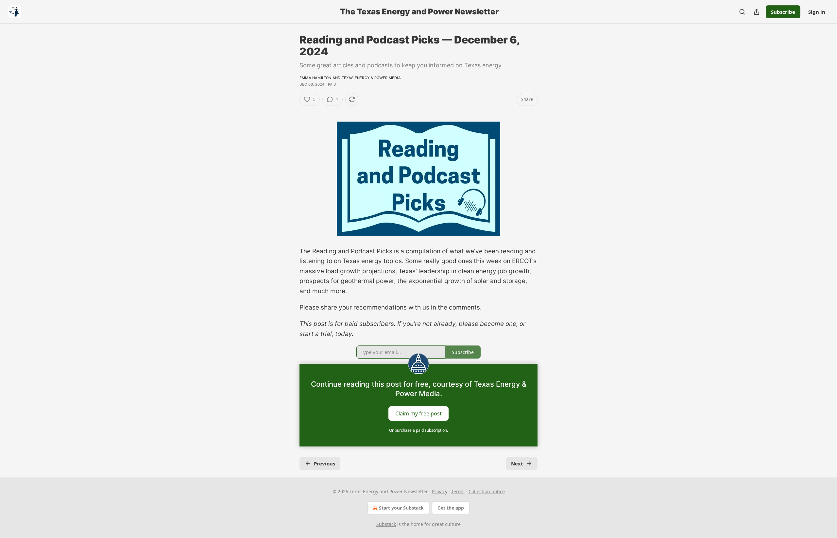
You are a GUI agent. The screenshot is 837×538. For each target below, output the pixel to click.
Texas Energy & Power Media (371, 78)
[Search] (742, 11)
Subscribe (783, 11)
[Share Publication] (756, 11)
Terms (458, 491)
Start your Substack (401, 508)
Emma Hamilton (315, 78)
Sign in (816, 11)
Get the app (450, 508)
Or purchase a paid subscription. (418, 430)
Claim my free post (418, 413)
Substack (386, 524)
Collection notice (487, 491)
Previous (324, 463)
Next (517, 463)
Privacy (439, 491)
